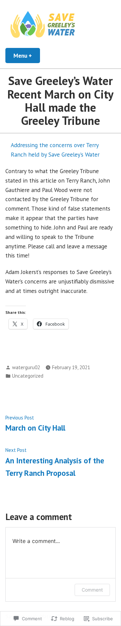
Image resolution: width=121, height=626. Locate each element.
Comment (92, 590)
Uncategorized (27, 376)
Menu (26, 55)
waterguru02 (26, 367)
